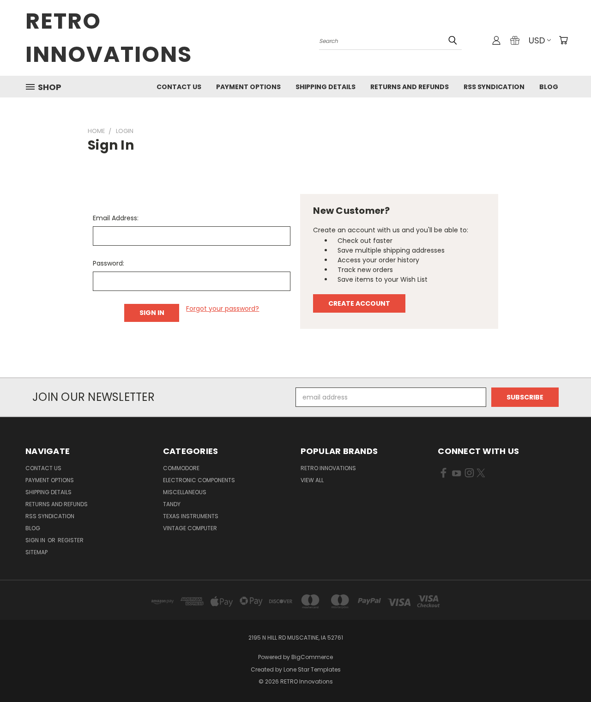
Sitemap (36, 552)
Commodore (181, 468)
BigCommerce (312, 657)
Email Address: (116, 218)
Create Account (359, 303)
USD (537, 40)
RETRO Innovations (328, 468)
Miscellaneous (184, 492)
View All (312, 480)
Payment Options (248, 86)
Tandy (172, 504)
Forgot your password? (222, 308)
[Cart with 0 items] (563, 40)
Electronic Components (199, 480)
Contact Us (179, 86)
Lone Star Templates (312, 669)
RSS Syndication (494, 86)
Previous (566, 673)
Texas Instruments (190, 516)
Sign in (36, 540)
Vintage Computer (190, 528)
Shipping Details (326, 86)
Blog (548, 86)
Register (71, 540)
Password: (108, 263)
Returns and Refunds (409, 86)
